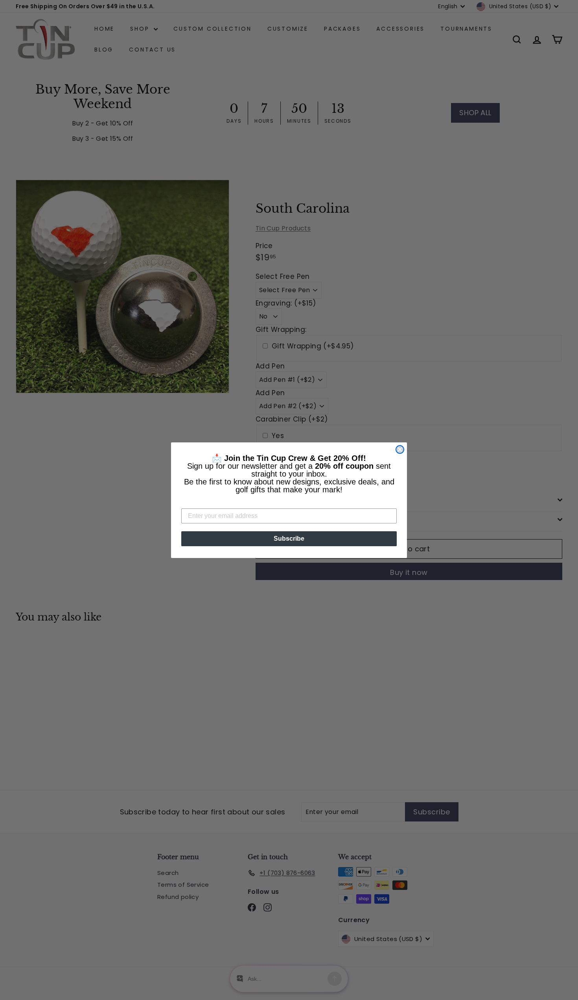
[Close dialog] (400, 449)
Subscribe (289, 538)
